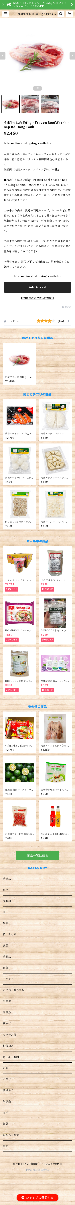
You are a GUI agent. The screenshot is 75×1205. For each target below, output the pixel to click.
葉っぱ (7, 1023)
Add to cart (37, 287)
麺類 (5, 923)
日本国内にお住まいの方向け (37, 298)
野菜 (5, 967)
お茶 (5, 1068)
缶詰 (5, 1123)
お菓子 (7, 1079)
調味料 (7, 901)
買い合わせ (9, 934)
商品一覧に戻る (37, 855)
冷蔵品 (7, 956)
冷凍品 (7, 878)
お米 (5, 1112)
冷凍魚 (7, 1012)
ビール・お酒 (11, 1057)
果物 (5, 890)
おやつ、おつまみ (13, 990)
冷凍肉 (7, 1001)
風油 (5, 1146)
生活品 (7, 1101)
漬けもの (8, 1090)
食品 (5, 945)
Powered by (33, 1169)
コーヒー (8, 912)
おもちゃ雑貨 (11, 1135)
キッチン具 (9, 1034)
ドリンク (8, 979)
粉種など (8, 1045)
